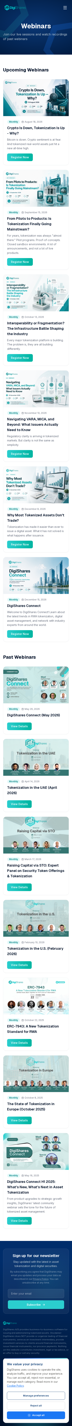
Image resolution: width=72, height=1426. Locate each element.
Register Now (20, 157)
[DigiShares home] (15, 7)
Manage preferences (36, 1395)
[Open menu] (65, 7)
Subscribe (34, 1304)
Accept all (38, 1415)
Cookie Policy (15, 1385)
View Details (19, 726)
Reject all (36, 1405)
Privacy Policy (40, 1279)
